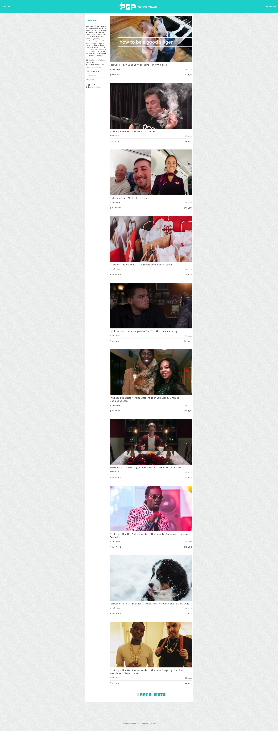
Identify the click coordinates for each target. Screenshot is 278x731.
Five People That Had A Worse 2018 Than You (133, 131)
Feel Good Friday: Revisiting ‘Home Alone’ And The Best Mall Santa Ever (146, 467)
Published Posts (93, 71)
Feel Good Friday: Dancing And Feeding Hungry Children (138, 64)
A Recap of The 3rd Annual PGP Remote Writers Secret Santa (141, 264)
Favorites (90, 79)
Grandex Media (129, 723)
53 (156, 694)
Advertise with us (149, 723)
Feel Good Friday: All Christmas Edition (129, 197)
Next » (161, 694)
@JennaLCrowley (93, 85)
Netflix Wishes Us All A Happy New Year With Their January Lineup (144, 331)
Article (189, 69)
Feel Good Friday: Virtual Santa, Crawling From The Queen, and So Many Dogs (149, 603)
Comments (91, 75)
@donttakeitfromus (94, 87)
